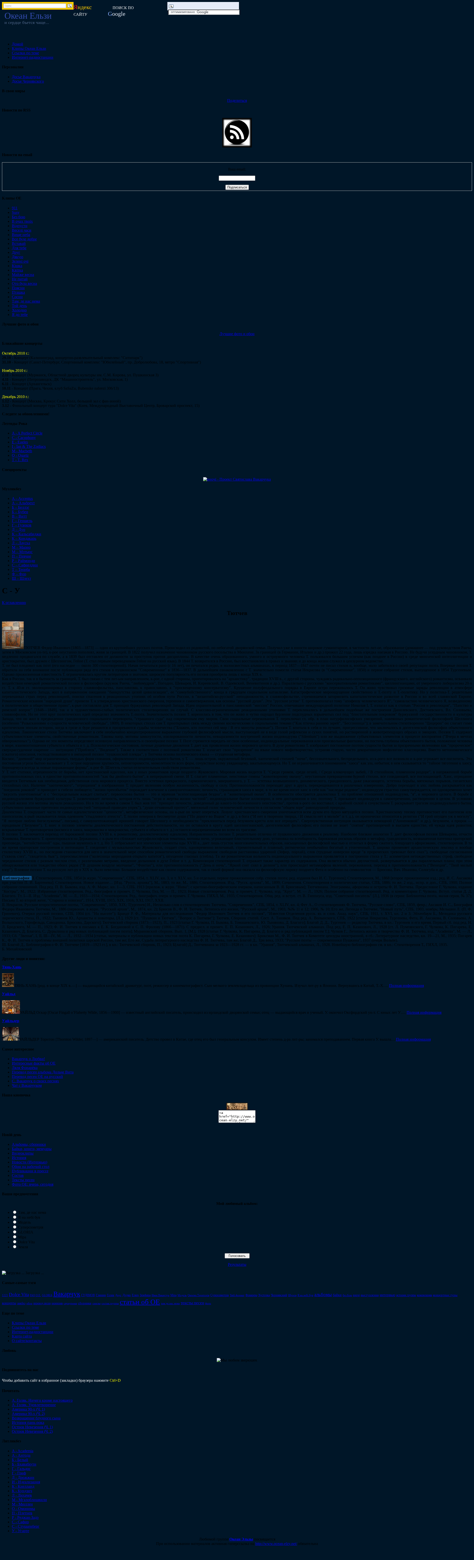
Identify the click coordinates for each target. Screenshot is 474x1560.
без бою (347, 1295)
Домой (17, 44)
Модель (24, 1222)
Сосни (17, 297)
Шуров (292, 1295)
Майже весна (23, 274)
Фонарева (251, 1295)
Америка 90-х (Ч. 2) (28, 1414)
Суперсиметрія (30, 1227)
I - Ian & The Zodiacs (29, 446)
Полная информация (406, 985)
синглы (96, 1303)
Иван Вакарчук (160, 1295)
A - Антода (21, 1455)
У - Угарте (20, 1531)
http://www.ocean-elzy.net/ (276, 1544)
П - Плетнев (22, 1513)
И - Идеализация (26, 1482)
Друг (16, 252)
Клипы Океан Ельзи (29, 48)
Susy (16, 212)
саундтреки (70, 1303)
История (19, 1158)
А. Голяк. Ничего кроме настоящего (42, 1400)
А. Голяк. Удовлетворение (34, 1405)
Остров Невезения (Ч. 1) (32, 1427)
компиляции (424, 1295)
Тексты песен (23, 1180)
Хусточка (264, 1295)
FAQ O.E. (35, 1295)
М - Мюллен (22, 1504)
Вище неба (21, 235)
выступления (370, 1295)
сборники (84, 1303)
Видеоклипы (23, 1153)
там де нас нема (170, 1303)
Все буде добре (24, 239)
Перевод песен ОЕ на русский (37, 1076)
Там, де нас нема (26, 301)
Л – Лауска (21, 543)
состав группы (110, 1303)
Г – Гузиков (21, 525)
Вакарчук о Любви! (28, 1059)
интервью (387, 1295)
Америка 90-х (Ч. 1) (28, 1409)
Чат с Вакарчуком (27, 1085)
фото (208, 1303)
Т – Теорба (21, 569)
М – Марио (21, 547)
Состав (18, 1175)
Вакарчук (66, 1294)
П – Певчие (21, 556)
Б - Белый (20, 1460)
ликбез (21, 1303)
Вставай (19, 243)
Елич (135, 1295)
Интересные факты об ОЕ (34, 1063)
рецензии (57, 1303)
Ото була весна (24, 283)
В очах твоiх (22, 221)
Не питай (20, 279)
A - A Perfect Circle (27, 433)
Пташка (18, 292)
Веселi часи (21, 230)
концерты (9, 1303)
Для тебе (19, 248)
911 (15, 208)
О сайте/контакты (27, 1341)
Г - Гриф (19, 1473)
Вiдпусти (19, 226)
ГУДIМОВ (88, 1295)
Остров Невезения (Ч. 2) (32, 1431)
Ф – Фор (19, 574)
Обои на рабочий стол (30, 1166)
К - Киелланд (23, 1486)
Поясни (18, 288)
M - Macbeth (22, 451)
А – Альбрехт (23, 503)
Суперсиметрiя (219, 1295)
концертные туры (445, 1295)
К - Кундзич (22, 1491)
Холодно (19, 310)
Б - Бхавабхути (24, 1464)
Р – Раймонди (23, 561)
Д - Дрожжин (23, 1477)
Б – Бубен (20, 512)
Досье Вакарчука (26, 77)
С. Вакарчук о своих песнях (35, 1081)
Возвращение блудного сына (36, 1418)
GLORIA (25, 1232)
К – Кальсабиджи (26, 534)
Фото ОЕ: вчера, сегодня (32, 1184)
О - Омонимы (23, 1508)
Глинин (101, 1295)
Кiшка (17, 266)
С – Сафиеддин (25, 565)
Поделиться (237, 100)
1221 (5, 1295)
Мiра (173, 1295)
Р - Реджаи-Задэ (25, 1517)
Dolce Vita (26, 1242)
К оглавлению (14, 602)
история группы (406, 1295)
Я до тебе (20, 314)
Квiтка (17, 270)
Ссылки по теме (25, 53)
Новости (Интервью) (29, 1162)
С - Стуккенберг (26, 1526)
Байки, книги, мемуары (32, 1149)
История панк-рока (28, 1422)
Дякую (17, 257)
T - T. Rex (20, 460)
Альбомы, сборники (29, 1144)
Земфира (145, 1295)
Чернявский (279, 1295)
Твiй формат (237, 1295)
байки (337, 1295)
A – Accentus (22, 498)
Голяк (110, 1295)
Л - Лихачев (22, 1495)
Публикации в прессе (30, 1171)
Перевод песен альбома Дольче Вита (43, 1072)
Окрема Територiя (198, 1295)
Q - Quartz (20, 455)
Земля (23, 1247)
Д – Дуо (18, 529)
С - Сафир (20, 1522)
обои (29, 1303)
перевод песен (42, 1303)
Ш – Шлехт (21, 578)
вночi (356, 1295)
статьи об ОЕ (140, 1302)
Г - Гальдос (21, 1469)
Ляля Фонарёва (25, 1068)
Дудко (126, 1295)
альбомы (323, 1294)
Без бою (18, 217)
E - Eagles (20, 442)
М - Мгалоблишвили (29, 1500)
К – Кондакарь (24, 538)
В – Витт (19, 516)
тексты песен (192, 1303)
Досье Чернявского (28, 81)
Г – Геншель (22, 521)
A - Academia (22, 1451)
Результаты (237, 1264)
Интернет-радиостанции (32, 57)
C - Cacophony (24, 437)
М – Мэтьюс (22, 552)
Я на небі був (29, 1217)
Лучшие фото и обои (237, 334)
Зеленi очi (20, 261)
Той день (19, 306)
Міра (22, 1237)
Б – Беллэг (20, 507)
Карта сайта (22, 1336)
